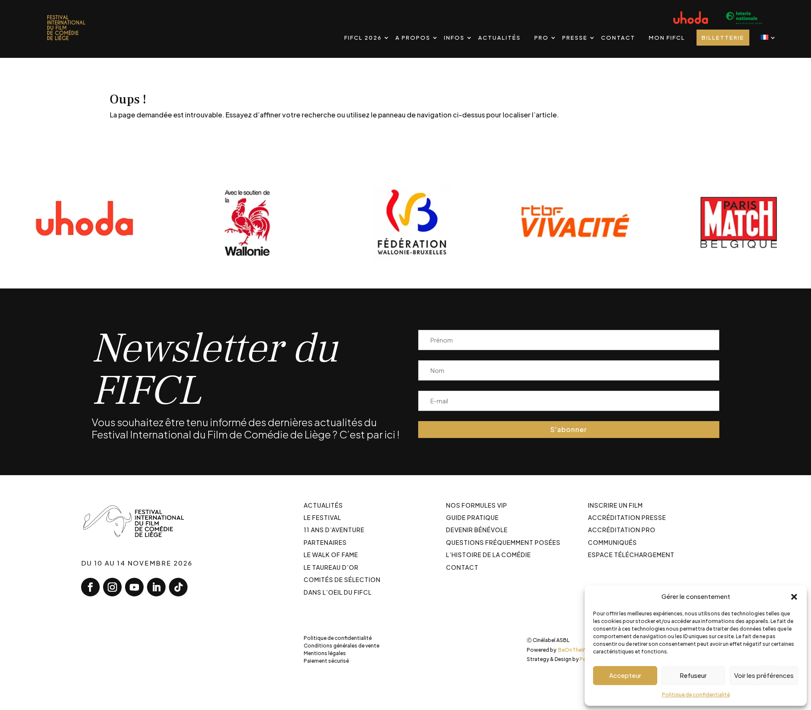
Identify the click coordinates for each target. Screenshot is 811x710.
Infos (454, 37)
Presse (575, 37)
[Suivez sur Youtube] (134, 587)
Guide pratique (472, 517)
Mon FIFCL (667, 37)
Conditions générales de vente (341, 645)
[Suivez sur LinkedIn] (156, 587)
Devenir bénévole (477, 529)
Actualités (499, 37)
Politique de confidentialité (696, 694)
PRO (541, 37)
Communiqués (612, 542)
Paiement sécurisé (326, 661)
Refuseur (693, 675)
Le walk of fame (331, 554)
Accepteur (625, 675)
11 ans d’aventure (334, 529)
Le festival (322, 517)
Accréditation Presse (627, 517)
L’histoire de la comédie (488, 554)
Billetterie (723, 37)
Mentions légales (325, 653)
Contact (618, 37)
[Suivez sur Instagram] (112, 587)
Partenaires (325, 542)
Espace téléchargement (631, 554)
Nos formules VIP (476, 505)
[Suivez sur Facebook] (90, 587)
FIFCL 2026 (363, 37)
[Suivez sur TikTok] (178, 587)
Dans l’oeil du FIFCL (338, 592)
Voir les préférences (764, 675)
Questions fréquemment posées (503, 542)
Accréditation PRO (622, 529)
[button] (794, 596)
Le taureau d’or (331, 567)
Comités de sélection (342, 579)
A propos (412, 37)
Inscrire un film (615, 505)
